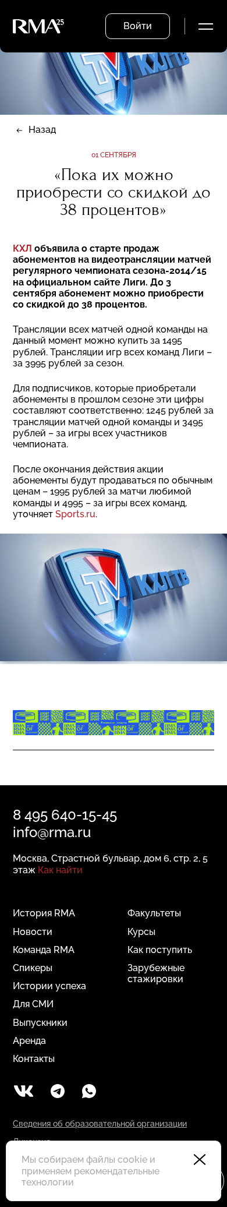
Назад (42, 129)
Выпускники (40, 1022)
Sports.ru (75, 514)
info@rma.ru (52, 832)
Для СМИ (33, 1004)
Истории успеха (49, 985)
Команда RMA (44, 949)
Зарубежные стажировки (156, 973)
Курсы (141, 931)
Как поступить (159, 949)
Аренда (29, 1040)
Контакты (34, 1058)
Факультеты (154, 913)
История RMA (44, 913)
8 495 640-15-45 (65, 814)
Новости (32, 931)
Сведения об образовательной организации (100, 1123)
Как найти (60, 870)
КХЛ (22, 248)
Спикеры (32, 967)
